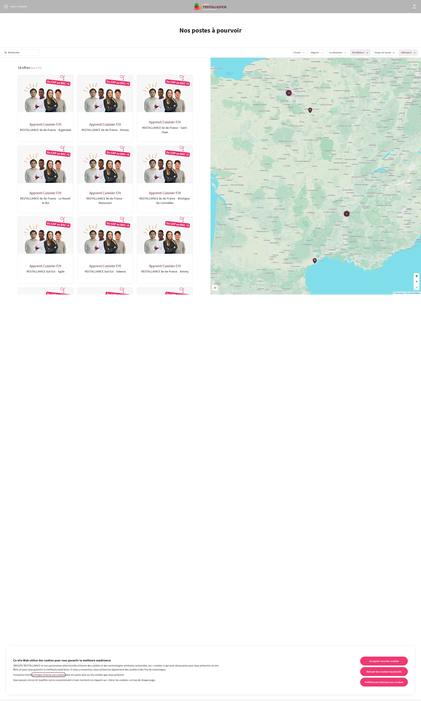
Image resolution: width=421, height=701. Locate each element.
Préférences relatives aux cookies (384, 682)
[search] (22, 52)
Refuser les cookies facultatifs (384, 671)
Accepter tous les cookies (384, 661)
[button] (414, 6)
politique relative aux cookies (48, 674)
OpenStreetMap (413, 293)
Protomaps (399, 293)
